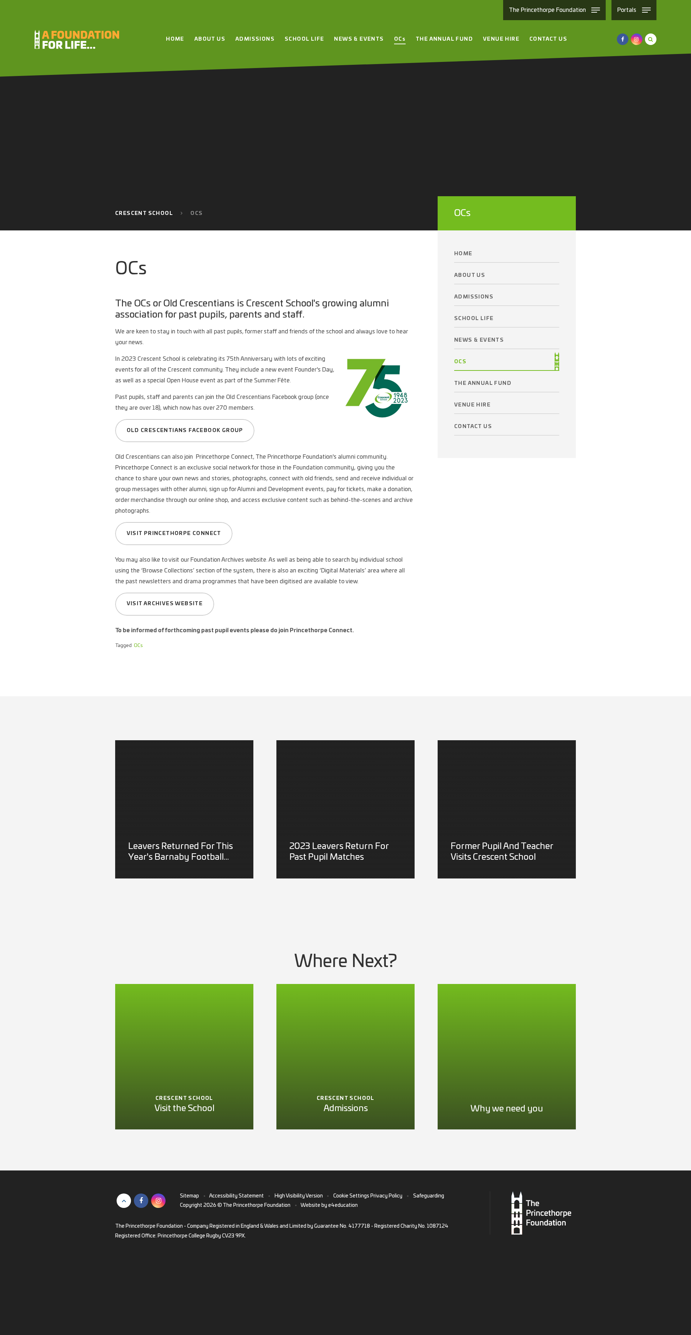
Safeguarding (428, 1196)
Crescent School (144, 213)
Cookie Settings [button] (351, 1196)
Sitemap (189, 1196)
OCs (196, 213)
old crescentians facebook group (185, 430)
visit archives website (165, 603)
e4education (343, 1205)
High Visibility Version (299, 1196)
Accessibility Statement (236, 1196)
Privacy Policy (386, 1196)
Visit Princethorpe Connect (174, 533)
